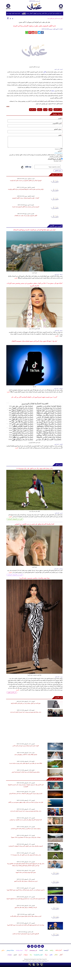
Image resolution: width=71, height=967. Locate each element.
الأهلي (44, 72)
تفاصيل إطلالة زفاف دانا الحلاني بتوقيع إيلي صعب (25, 754)
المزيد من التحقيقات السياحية (14, 519)
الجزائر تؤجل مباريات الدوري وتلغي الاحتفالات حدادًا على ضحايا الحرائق (25, 793)
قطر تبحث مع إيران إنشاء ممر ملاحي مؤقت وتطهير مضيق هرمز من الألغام (25, 802)
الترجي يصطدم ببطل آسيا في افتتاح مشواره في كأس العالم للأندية (25, 916)
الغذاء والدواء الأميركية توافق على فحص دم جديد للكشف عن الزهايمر (34, 524)
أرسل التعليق (58, 170)
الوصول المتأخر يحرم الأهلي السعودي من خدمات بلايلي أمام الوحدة (25, 180)
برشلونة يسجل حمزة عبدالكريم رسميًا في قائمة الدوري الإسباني (26, 828)
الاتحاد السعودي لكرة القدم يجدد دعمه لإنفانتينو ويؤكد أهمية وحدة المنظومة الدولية (25, 898)
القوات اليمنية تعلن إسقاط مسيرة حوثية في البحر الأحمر (25, 745)
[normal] (10, 18)
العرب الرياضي (58, 109)
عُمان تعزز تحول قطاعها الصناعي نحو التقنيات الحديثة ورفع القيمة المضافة (34, 230)
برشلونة (53, 90)
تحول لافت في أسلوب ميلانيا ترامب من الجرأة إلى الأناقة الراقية (26, 703)
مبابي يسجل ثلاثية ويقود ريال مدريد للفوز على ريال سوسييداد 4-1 (34, 468)
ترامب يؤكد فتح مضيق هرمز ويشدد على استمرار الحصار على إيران (25, 712)
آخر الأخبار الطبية (11, 692)
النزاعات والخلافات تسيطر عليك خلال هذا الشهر (26, 907)
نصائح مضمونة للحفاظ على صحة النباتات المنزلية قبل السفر (26, 772)
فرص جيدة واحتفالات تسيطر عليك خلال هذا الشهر (25, 881)
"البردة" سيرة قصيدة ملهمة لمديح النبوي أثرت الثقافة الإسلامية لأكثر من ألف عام (34, 397)
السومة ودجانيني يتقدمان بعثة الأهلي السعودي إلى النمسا (25, 206)
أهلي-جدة (60, 18)
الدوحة (45, 109)
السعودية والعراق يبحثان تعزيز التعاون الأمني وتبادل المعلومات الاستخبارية (26, 846)
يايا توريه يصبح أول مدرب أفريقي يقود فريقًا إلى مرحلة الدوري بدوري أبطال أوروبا (26, 890)
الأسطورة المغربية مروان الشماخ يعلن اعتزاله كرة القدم (26, 933)
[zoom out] (12, 18)
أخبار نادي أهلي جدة (52, 18)
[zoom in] (8, 18)
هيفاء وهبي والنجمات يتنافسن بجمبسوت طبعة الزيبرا (34, 578)
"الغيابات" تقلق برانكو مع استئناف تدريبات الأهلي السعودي (25, 198)
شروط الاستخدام (59, 153)
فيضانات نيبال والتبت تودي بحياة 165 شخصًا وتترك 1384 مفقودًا (25, 837)
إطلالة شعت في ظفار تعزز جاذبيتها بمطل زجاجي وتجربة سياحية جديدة (25, 763)
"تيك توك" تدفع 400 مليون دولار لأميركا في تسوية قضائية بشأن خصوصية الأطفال (34, 341)
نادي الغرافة (33, 109)
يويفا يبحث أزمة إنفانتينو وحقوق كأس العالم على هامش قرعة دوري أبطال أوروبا (25, 925)
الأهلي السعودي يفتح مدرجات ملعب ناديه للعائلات (25, 215)
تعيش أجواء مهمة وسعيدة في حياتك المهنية (26, 872)
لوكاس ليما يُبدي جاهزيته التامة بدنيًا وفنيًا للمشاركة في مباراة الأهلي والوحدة (25, 189)
